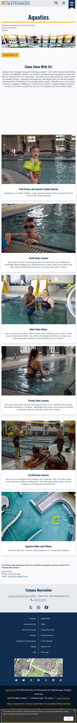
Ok (69, 719)
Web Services (64, 703)
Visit (34, 652)
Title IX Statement (15, 703)
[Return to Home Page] (16, 679)
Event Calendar (46, 641)
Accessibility (50, 703)
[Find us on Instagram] (38, 607)
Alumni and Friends (29, 630)
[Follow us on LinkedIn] (53, 679)
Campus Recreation (9, 28)
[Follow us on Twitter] (46, 679)
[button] (38, 168)
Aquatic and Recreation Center (22, 596)
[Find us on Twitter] (31, 607)
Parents (33, 635)
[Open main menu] (64, 3)
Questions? (11, 690)
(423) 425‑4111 (63, 698)
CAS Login (45, 652)
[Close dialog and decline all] (74, 710)
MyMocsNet (45, 619)
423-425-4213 (40, 600)
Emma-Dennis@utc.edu (18, 576)
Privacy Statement (34, 703)
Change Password (48, 630)
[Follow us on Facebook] (38, 679)
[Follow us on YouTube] (23, 679)
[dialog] (38, 715)
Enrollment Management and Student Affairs (18, 25)
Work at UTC (46, 647)
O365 (43, 624)
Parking (33, 647)
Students (32, 619)
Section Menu (9, 55)
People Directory (47, 635)
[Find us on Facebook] (46, 607)
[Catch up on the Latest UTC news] (60, 679)
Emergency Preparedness (26, 641)
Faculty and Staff (29, 624)
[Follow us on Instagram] (31, 679)
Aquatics (5, 30)
